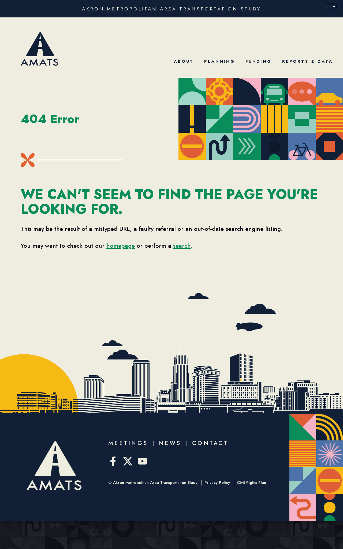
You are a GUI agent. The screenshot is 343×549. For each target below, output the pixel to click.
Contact (210, 443)
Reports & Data (307, 61)
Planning (219, 61)
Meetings (128, 443)
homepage (120, 245)
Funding (258, 61)
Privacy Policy (217, 482)
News (170, 443)
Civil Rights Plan (251, 482)
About (184, 61)
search (182, 245)
